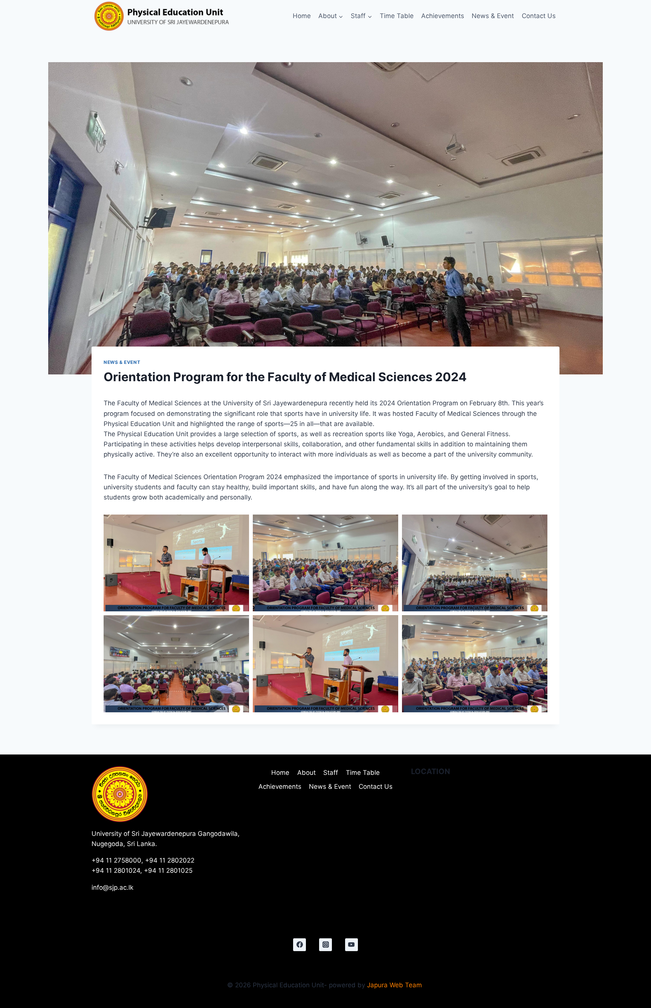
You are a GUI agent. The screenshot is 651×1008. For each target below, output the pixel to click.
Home (302, 16)
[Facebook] (299, 944)
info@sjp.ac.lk (112, 887)
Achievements (442, 16)
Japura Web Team (395, 985)
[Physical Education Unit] (180, 16)
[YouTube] (351, 944)
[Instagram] (325, 944)
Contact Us (539, 16)
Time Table (397, 16)
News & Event (493, 16)
